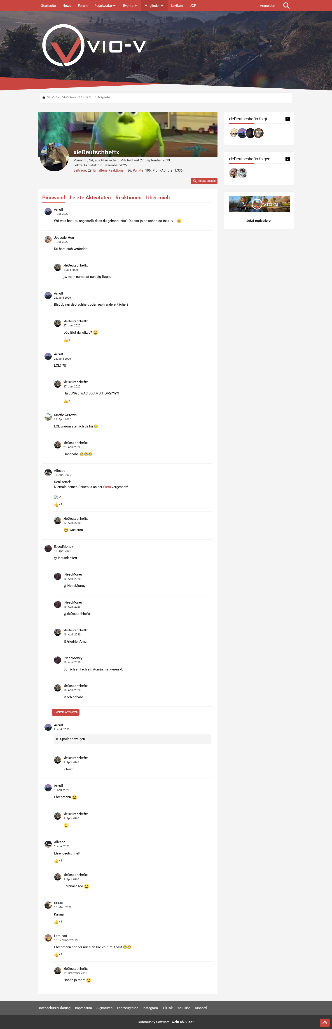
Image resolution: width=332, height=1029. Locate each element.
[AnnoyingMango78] (234, 173)
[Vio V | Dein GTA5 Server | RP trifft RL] (166, 45)
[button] (204, 181)
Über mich (158, 198)
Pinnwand (53, 198)
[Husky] (242, 173)
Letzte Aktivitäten (90, 198)
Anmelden (267, 6)
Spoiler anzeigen (72, 739)
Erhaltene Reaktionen (109, 170)
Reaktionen (128, 198)
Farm (107, 487)
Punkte (138, 170)
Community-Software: (166, 1022)
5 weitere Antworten (66, 712)
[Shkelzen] (250, 133)
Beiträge (79, 170)
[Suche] (286, 5)
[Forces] (234, 133)
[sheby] (258, 133)
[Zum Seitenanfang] (325, 1023)
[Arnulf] (242, 133)
